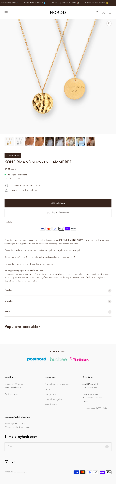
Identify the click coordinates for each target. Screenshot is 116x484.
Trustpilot (9, 222)
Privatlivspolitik (51, 405)
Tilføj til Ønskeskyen (60, 213)
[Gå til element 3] (29, 142)
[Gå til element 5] (49, 142)
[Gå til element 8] (80, 142)
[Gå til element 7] (70, 142)
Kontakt (48, 389)
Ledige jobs (50, 394)
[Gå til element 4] (39, 142)
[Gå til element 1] (9, 142)
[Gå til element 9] (90, 142)
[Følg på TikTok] (14, 462)
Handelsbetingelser (54, 400)
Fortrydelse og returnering (57, 384)
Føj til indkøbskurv (58, 203)
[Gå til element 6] (60, 142)
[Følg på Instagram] (6, 462)
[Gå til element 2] (19, 142)
